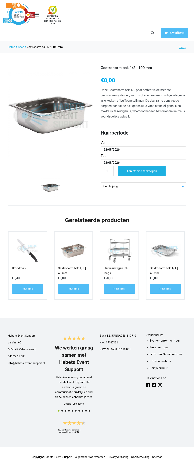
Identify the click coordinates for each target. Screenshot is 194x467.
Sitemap (157, 457)
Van (103, 143)
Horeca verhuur (160, 361)
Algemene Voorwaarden (90, 457)
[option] (51, 115)
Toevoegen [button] (27, 289)
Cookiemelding (140, 457)
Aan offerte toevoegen (142, 171)
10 (89, 411)
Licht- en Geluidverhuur (166, 354)
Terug (182, 47)
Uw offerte (177, 33)
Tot (103, 156)
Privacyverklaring (118, 457)
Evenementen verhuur (165, 340)
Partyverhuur (159, 368)
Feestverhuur (159, 347)
